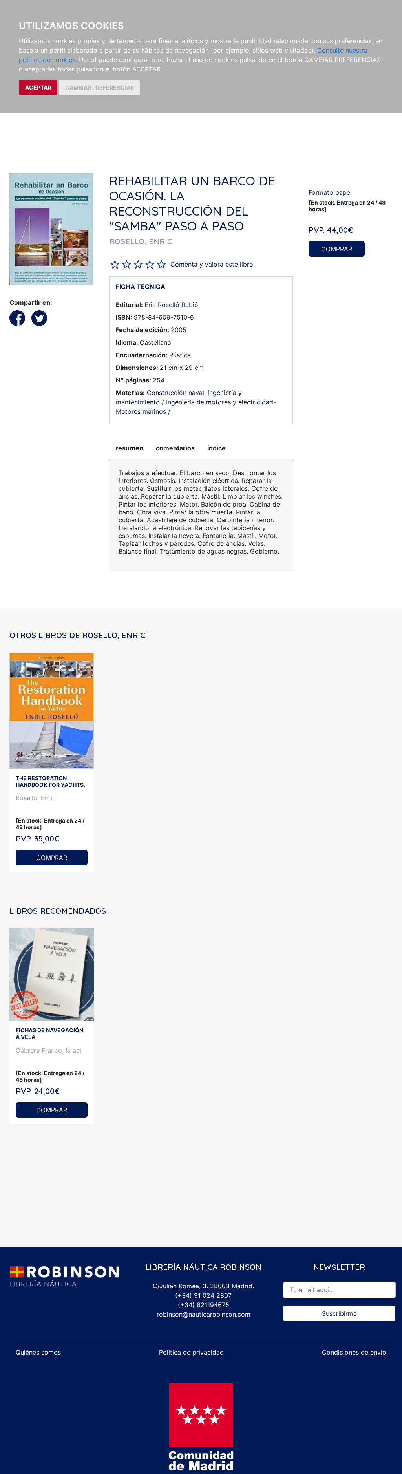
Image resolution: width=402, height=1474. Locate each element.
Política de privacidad (191, 1352)
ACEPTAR (38, 87)
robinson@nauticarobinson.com (203, 1314)
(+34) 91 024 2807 (203, 1295)
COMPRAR (336, 249)
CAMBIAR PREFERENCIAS (99, 87)
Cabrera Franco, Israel (48, 1050)
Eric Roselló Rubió (171, 305)
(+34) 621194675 (203, 1305)
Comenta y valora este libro (211, 264)
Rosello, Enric (36, 798)
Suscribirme (339, 1313)
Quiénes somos (38, 1352)
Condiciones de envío (354, 1352)
